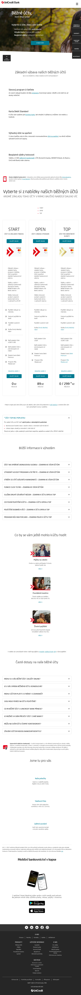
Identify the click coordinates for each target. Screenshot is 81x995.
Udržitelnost (51, 937)
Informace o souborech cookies (37, 965)
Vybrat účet (40, 43)
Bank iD (37, 970)
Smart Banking (37, 968)
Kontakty (36, 937)
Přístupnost (47, 979)
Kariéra (43, 937)
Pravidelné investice (18, 951)
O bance (21, 937)
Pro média (55, 945)
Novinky (28, 937)
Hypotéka (18, 949)
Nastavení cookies (37, 962)
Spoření (19, 954)
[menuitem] (76, 24)
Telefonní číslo (40, 801)
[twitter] (26, 927)
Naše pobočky (40, 778)
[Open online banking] (69, 4)
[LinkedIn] (37, 927)
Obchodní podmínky (37, 954)
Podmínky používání (26, 979)
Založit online (14, 241)
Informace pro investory (55, 955)
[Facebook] (42, 927)
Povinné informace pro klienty (55, 952)
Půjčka (18, 947)
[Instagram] (47, 927)
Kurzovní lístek (37, 949)
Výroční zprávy (55, 949)
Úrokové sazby (37, 947)
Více (39, 569)
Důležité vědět (13, 371)
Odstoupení (56, 979)
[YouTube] (32, 927)
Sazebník (37, 945)
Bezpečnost (37, 951)
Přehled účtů (18, 945)
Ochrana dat (15, 979)
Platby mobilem (37, 973)
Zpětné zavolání (40, 824)
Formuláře (38, 979)
